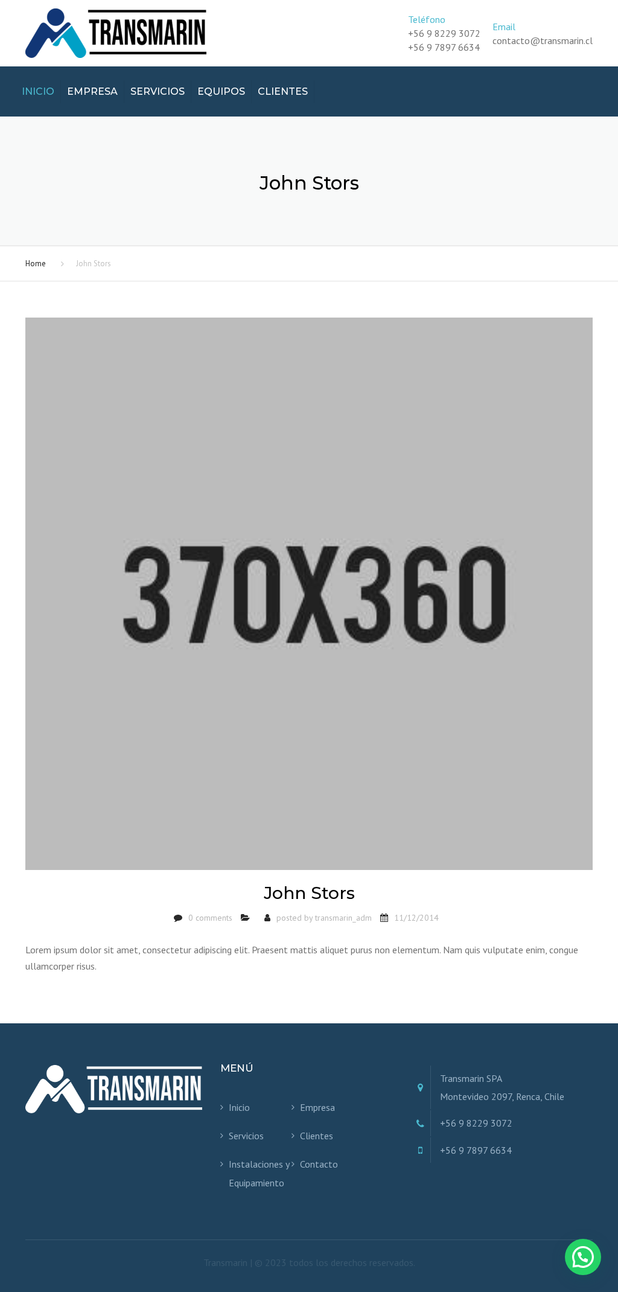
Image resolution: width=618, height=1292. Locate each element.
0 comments (210, 917)
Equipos (221, 91)
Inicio (38, 91)
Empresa (92, 91)
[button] (583, 1257)
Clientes (283, 91)
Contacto (319, 1164)
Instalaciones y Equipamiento (259, 1173)
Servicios (157, 91)
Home (35, 263)
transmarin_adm (343, 917)
